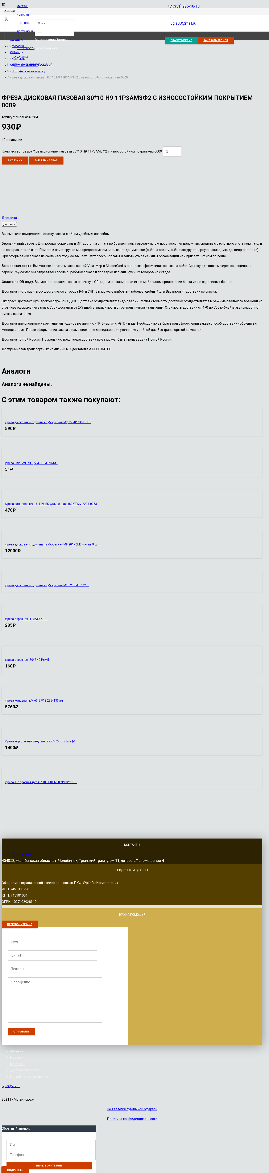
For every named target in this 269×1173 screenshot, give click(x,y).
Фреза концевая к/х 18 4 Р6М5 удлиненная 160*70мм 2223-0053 (51, 504)
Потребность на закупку (29, 1077)
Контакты (17, 1064)
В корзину (15, 160)
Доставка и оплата (24, 1070)
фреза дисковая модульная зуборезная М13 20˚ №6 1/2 (47, 585)
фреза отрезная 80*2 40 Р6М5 (28, 660)
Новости (16, 1058)
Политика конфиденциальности (132, 1119)
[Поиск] (39, 32)
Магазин (16, 1051)
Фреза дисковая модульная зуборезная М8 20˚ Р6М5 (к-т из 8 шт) (52, 544)
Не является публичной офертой (132, 1109)
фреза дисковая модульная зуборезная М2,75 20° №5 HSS (48, 422)
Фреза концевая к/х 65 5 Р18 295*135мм (35, 700)
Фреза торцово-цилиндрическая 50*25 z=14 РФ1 (40, 741)
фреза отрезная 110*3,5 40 (26, 619)
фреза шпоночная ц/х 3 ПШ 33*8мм (31, 463)
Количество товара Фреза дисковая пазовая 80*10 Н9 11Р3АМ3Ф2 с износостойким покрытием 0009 (82, 151)
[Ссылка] (84, 65)
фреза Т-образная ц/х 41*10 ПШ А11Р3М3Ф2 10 (41, 782)
